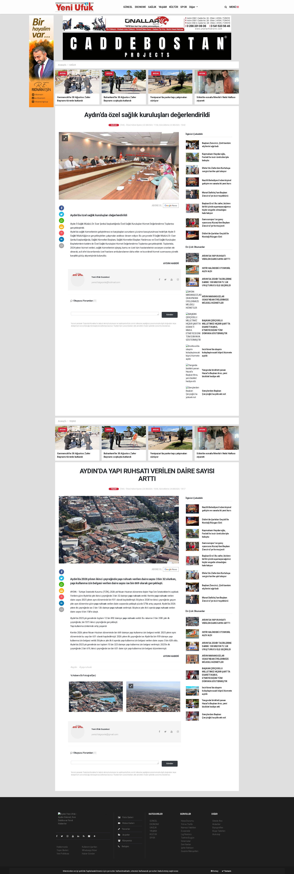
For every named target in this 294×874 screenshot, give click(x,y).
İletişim (125, 846)
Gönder (169, 314)
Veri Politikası (63, 853)
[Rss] (85, 836)
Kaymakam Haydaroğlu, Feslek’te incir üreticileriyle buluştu (215, 157)
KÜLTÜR (173, 7)
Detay (215, 871)
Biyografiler (217, 827)
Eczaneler (185, 831)
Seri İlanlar (186, 844)
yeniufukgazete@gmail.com (105, 734)
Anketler (216, 824)
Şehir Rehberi (187, 848)
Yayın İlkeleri (62, 850)
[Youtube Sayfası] (74, 836)
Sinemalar (186, 841)
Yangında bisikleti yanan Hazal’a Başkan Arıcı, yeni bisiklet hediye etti (214, 373)
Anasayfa (62, 65)
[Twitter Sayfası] (63, 836)
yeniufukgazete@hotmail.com (106, 282)
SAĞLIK (152, 7)
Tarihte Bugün (187, 837)
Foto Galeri (127, 817)
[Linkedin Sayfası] (79, 836)
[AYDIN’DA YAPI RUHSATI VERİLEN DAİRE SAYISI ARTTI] (119, 529)
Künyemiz (127, 840)
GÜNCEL (127, 7)
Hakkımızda (62, 847)
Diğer (192, 7)
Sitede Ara (217, 821)
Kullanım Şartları (89, 847)
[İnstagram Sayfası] (69, 836)
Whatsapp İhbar (89, 850)
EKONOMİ (140, 7)
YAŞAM (163, 7)
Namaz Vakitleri (188, 827)
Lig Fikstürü (186, 834)
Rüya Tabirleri (218, 831)
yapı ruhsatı (134, 595)
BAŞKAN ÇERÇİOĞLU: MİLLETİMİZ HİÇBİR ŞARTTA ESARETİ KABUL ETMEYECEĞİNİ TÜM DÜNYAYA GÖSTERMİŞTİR (216, 327)
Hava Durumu (187, 821)
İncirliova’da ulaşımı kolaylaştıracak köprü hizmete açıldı (217, 352)
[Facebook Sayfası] (58, 836)
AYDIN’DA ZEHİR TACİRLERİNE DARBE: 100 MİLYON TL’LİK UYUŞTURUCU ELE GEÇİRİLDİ (217, 282)
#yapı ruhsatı (85, 667)
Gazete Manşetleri (189, 851)
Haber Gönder (88, 853)
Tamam (227, 871)
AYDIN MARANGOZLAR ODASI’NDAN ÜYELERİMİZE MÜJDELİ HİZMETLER (215, 299)
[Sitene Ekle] (96, 836)
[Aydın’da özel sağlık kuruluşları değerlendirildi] (119, 165)
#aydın (74, 667)
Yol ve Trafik (187, 824)
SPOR (183, 7)
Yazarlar (125, 829)
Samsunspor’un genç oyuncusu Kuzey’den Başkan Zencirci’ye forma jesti (216, 222)
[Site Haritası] (90, 836)
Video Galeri (128, 823)
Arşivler (126, 835)
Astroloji (216, 834)
